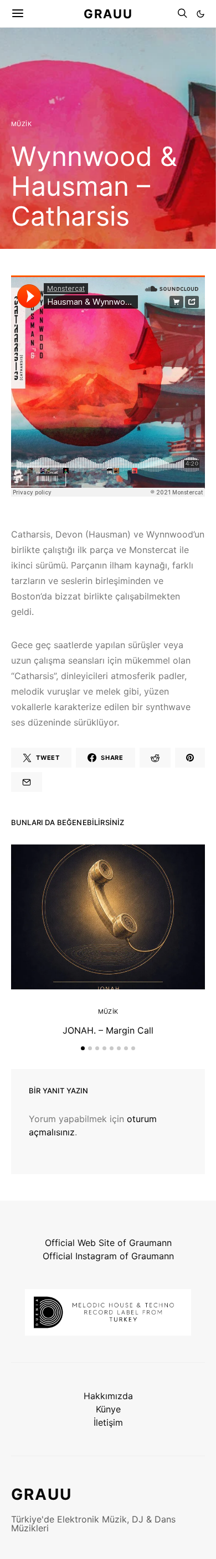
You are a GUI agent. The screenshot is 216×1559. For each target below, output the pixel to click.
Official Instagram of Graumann (108, 1255)
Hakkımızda (108, 1395)
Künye (108, 1409)
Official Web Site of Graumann (108, 1242)
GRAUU (108, 13)
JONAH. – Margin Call (108, 1030)
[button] (200, 13)
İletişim (108, 1422)
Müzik (21, 124)
